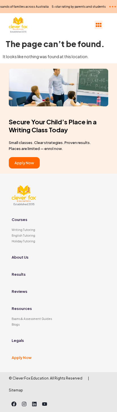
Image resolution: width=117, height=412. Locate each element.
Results (19, 274)
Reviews (19, 291)
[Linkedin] (34, 404)
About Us (20, 257)
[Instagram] (24, 404)
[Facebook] (14, 404)
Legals (18, 340)
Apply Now (22, 357)
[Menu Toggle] (99, 25)
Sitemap (16, 390)
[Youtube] (44, 404)
